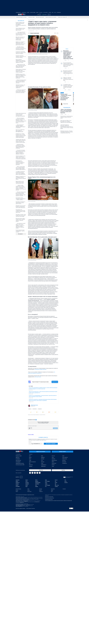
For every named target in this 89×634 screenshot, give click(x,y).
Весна (30, 458)
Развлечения (54, 463)
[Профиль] (73, 14)
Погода (28, 12)
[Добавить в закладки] (55, 33)
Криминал (43, 457)
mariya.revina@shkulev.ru (19, 506)
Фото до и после (38, 376)
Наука (42, 463)
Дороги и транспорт (32, 461)
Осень (53, 457)
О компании (18, 458)
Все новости (21, 20)
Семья (53, 466)
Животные (31, 464)
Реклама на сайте (19, 455)
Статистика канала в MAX (20, 464)
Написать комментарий (34, 33)
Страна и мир (64, 458)
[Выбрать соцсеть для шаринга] (57, 33)
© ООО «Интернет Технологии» (30, 508)
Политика (53, 458)
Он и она (53, 455)
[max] (35, 473)
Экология (63, 460)
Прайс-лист (18, 457)
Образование (43, 466)
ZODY (52, 12)
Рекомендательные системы (49, 499)
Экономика (64, 461)
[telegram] (30, 473)
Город (30, 460)
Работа (53, 461)
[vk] (32, 473)
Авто (30, 455)
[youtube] (40, 473)
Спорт (63, 455)
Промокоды (59, 12)
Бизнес (30, 457)
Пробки (50, 12)
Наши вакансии (18, 460)
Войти (31, 428)
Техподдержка (18, 461)
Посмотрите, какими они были (40, 369)
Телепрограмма (32, 12)
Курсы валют (45, 12)
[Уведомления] (70, 14)
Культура (42, 458)
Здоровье (30, 466)
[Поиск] (68, 14)
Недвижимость (18, 12)
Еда (29, 463)
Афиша (37, 12)
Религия (53, 464)
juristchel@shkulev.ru (37, 501)
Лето (42, 460)
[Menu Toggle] (16, 14)
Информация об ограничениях (49, 496)
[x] (37, 473)
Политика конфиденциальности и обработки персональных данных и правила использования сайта (58, 500)
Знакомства (24, 12)
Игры (55, 12)
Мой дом (42, 461)
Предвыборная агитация (20, 463)
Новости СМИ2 (31, 434)
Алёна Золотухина (34, 405)
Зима (42, 455)
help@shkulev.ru (22, 502)
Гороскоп (41, 12)
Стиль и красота (65, 457)
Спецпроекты (64, 463)
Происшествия (54, 460)
